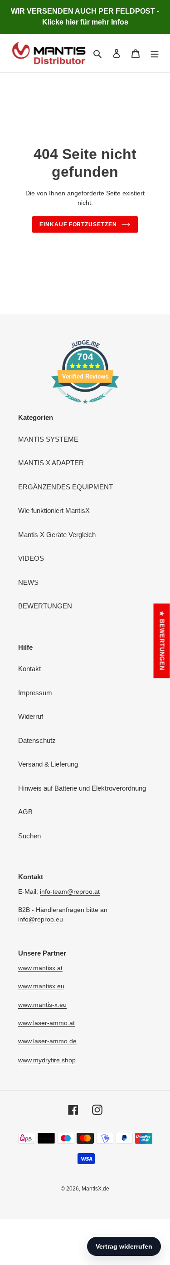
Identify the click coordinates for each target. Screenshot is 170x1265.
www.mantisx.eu (41, 986)
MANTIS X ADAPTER (51, 463)
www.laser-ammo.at (46, 1022)
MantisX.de (95, 1188)
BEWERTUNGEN (45, 606)
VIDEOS (31, 558)
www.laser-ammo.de (47, 1041)
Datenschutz (37, 740)
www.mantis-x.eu (42, 1004)
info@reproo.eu (40, 919)
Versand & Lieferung (48, 764)
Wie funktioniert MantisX (54, 510)
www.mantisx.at (40, 967)
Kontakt (29, 668)
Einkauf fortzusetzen (78, 224)
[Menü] (154, 53)
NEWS (28, 582)
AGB (25, 812)
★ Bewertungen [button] (162, 641)
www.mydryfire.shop (47, 1060)
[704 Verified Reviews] (85, 408)
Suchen (29, 836)
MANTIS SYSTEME (48, 439)
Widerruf (30, 716)
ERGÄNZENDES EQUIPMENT (65, 487)
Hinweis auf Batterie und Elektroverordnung (82, 788)
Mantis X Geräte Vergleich (57, 534)
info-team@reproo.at (70, 891)
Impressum (35, 693)
